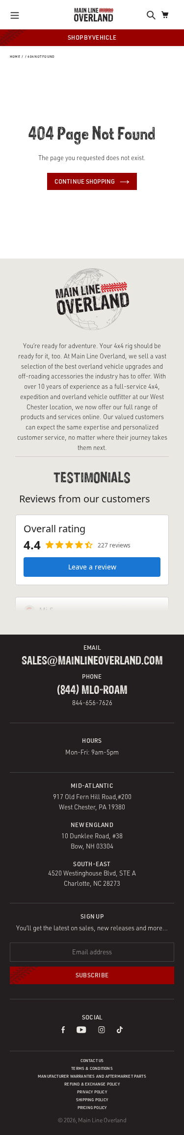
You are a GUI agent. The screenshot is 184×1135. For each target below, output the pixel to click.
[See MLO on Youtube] (81, 1030)
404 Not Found (40, 56)
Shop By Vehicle (92, 37)
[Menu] (17, 14)
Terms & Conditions (92, 1068)
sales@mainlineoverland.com (92, 661)
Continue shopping (84, 181)
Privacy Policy (92, 1091)
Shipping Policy (92, 1099)
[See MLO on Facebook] (63, 1030)
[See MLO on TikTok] (120, 1030)
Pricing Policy (92, 1107)
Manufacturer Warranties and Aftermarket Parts (92, 1076)
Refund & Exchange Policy (92, 1084)
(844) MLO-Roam (92, 690)
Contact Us (92, 1060)
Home (15, 56)
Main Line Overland (102, 1120)
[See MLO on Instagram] (101, 1030)
